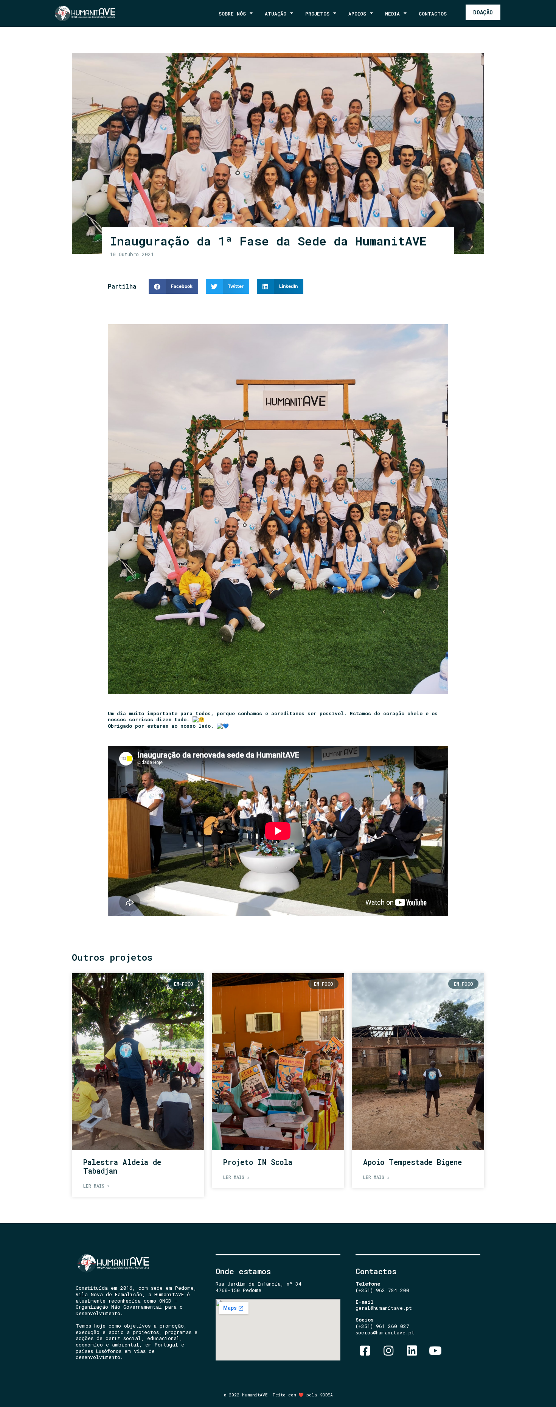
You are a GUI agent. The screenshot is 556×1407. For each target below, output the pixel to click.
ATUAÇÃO (275, 14)
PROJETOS (317, 14)
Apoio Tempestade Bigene (412, 1162)
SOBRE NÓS (232, 14)
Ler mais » (96, 1186)
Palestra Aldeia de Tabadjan (122, 1166)
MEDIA (392, 14)
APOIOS (357, 14)
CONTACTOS (433, 14)
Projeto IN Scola (257, 1162)
